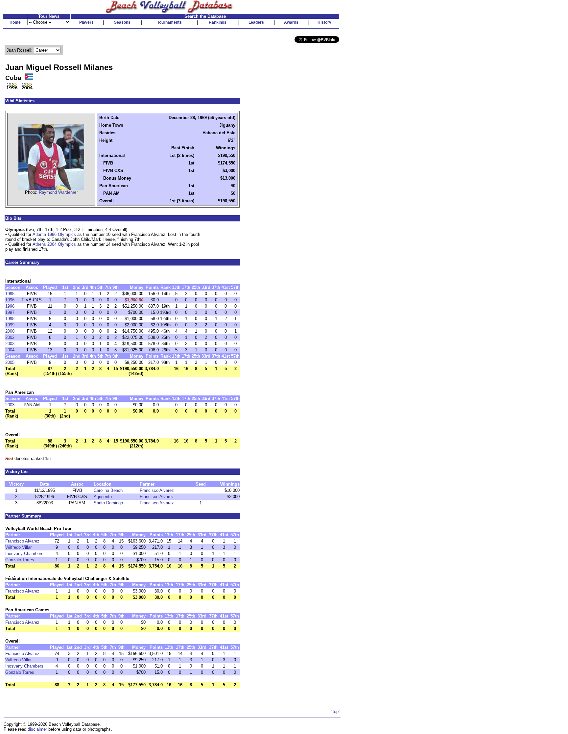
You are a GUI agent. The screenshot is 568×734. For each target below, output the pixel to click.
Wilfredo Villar (18, 547)
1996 (9, 299)
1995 (9, 293)
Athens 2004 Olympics (54, 244)
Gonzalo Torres (19, 559)
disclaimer (37, 729)
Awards (291, 22)
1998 (9, 318)
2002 (9, 337)
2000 (9, 331)
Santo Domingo (108, 502)
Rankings (217, 22)
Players (86, 22)
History (324, 22)
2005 (9, 362)
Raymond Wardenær (58, 192)
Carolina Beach (108, 490)
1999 (9, 324)
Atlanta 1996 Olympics (54, 234)
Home (15, 22)
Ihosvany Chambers (24, 553)
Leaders (256, 22)
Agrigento (103, 496)
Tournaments (169, 22)
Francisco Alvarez (157, 490)
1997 (9, 312)
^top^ (336, 711)
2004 (9, 349)
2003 (9, 343)
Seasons (122, 22)
